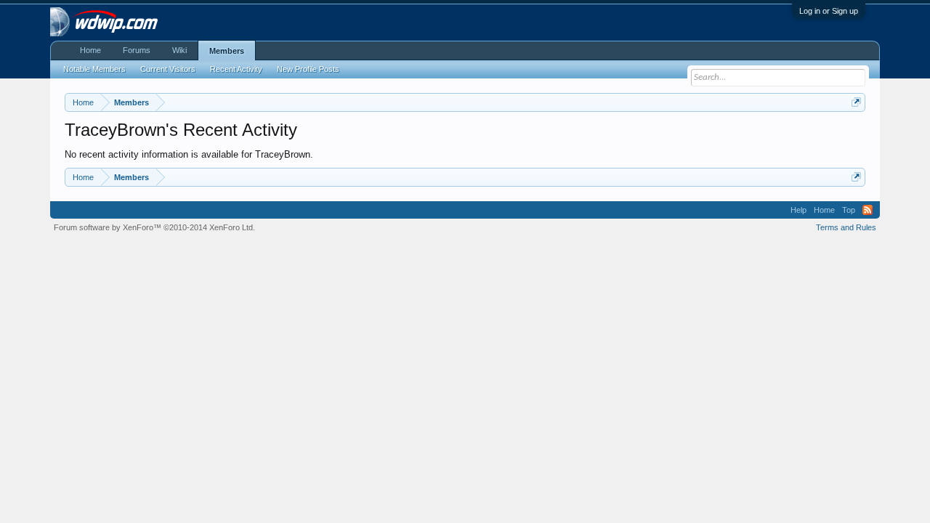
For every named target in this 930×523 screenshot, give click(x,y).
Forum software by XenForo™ (154, 227)
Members (226, 50)
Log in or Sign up (828, 11)
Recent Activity (236, 69)
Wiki (179, 50)
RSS (867, 210)
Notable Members (94, 69)
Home (90, 50)
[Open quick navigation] (856, 102)
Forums (136, 50)
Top (848, 210)
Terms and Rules (846, 227)
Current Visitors (167, 69)
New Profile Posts (308, 69)
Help (798, 210)
